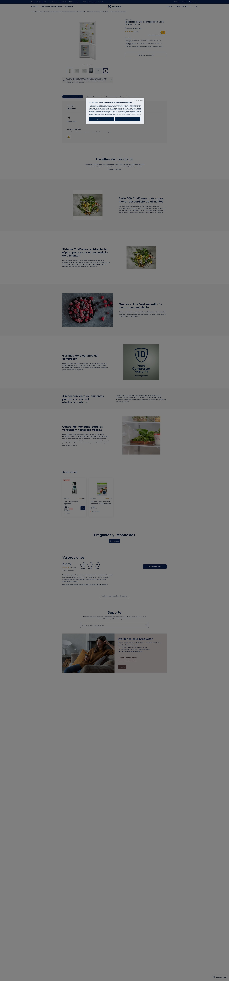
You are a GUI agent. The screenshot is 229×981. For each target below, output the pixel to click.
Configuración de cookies (101, 119)
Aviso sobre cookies (120, 114)
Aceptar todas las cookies (128, 119)
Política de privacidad (135, 114)
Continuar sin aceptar (138, 100)
